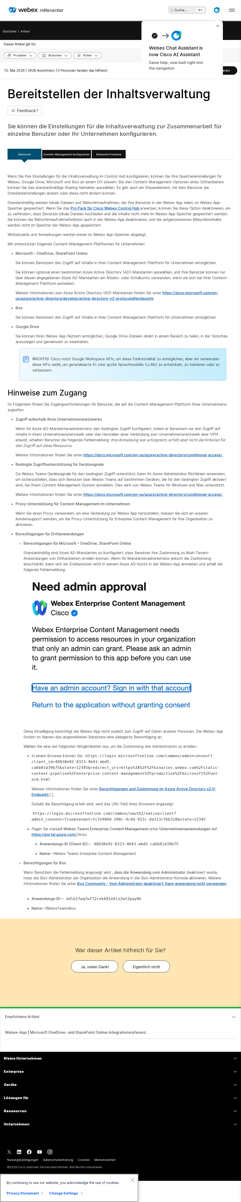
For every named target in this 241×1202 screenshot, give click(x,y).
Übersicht (24, 154)
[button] (217, 10)
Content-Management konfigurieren (66, 154)
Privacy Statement (23, 1193)
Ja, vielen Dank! (95, 966)
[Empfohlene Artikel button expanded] (233, 1017)
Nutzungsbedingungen (22, 1160)
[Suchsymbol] (172, 10)
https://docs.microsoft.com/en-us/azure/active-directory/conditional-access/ (153, 455)
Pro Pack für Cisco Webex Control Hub (105, 208)
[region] (69, 1188)
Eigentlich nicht (146, 966)
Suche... (181, 10)
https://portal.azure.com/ (54, 834)
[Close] (132, 1180)
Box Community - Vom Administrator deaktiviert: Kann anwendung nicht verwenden (151, 883)
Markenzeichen (105, 1160)
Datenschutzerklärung (58, 1160)
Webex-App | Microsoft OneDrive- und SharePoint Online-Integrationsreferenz (75, 1032)
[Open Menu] (232, 10)
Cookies (83, 1160)
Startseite (9, 31)
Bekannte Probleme (108, 154)
